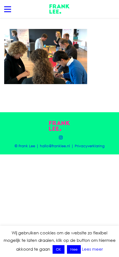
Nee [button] (73, 249)
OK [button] (58, 249)
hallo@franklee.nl (55, 146)
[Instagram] (59, 137)
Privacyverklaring (90, 146)
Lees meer (92, 249)
